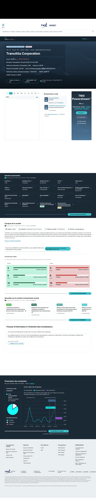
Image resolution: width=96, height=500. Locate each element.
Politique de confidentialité (37, 472)
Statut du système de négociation (80, 454)
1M (14, 93)
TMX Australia (27, 463)
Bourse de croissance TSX (11, 452)
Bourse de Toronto (10, 449)
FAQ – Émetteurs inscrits (79, 460)
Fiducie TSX (9, 455)
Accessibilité (52, 471)
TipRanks (32, 383)
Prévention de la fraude (62, 472)
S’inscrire (81, 113)
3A (28, 93)
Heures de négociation (81, 451)
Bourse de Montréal (28, 447)
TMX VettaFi (61, 452)
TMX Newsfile (9, 457)
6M (21, 93)
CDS (42, 450)
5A (32, 93)
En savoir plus (81, 117)
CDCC (42, 447)
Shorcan (25, 460)
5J (10, 93)
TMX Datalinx (61, 447)
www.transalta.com (79, 229)
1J (7, 93)
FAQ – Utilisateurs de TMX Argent (80, 464)
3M (18, 93)
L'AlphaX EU (26, 458)
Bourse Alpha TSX (27, 456)
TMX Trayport (61, 450)
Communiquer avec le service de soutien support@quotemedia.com (56, 248)
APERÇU (84, 39)
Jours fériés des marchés (79, 448)
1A (24, 93)
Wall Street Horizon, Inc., (53, 114)
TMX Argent (61, 454)
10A (35, 93)
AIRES (7, 97)
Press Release (60, 102)
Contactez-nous (13, 472)
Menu (3, 27)
